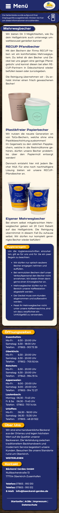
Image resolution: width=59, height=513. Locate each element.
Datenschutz (29, 504)
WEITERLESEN (14, 458)
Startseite (17, 501)
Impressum (40, 501)
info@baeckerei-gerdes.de (32, 491)
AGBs (28, 501)
